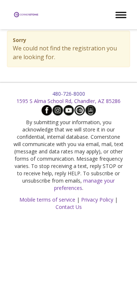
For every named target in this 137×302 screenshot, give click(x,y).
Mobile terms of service (47, 199)
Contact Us (69, 206)
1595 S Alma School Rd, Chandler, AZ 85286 (68, 101)
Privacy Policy (97, 199)
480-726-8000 (68, 93)
